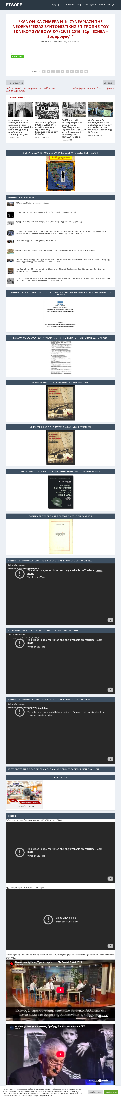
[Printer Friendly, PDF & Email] (17, 56)
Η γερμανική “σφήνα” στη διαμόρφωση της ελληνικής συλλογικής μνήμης (48, 222)
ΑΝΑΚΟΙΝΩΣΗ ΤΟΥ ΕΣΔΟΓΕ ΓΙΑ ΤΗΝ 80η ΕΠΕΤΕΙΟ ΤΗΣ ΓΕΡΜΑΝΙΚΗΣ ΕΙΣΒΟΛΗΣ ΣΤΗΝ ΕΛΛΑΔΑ (55, 250)
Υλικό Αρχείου (89, 4)
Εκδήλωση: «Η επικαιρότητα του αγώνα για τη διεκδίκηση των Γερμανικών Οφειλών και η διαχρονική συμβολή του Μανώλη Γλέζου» (74, 128)
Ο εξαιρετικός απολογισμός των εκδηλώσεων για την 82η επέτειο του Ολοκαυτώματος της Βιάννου (100, 126)
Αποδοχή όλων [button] (111, 1092)
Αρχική (55, 4)
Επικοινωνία (104, 4)
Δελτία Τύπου (67, 4)
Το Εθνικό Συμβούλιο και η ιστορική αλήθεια (35, 241)
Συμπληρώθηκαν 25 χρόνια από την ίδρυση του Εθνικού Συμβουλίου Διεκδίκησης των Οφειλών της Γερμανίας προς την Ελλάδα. (60, 270)
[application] (60, 594)
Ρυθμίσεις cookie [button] (95, 1092)
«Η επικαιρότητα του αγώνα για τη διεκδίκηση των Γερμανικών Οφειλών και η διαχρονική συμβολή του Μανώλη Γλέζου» (20, 127)
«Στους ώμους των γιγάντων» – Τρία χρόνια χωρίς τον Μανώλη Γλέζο (46, 212)
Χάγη (78, 4)
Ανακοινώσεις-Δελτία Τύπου (67, 41)
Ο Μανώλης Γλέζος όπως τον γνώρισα (32, 203)
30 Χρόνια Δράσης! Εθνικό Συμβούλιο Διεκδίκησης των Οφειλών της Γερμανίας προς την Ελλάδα (46, 128)
